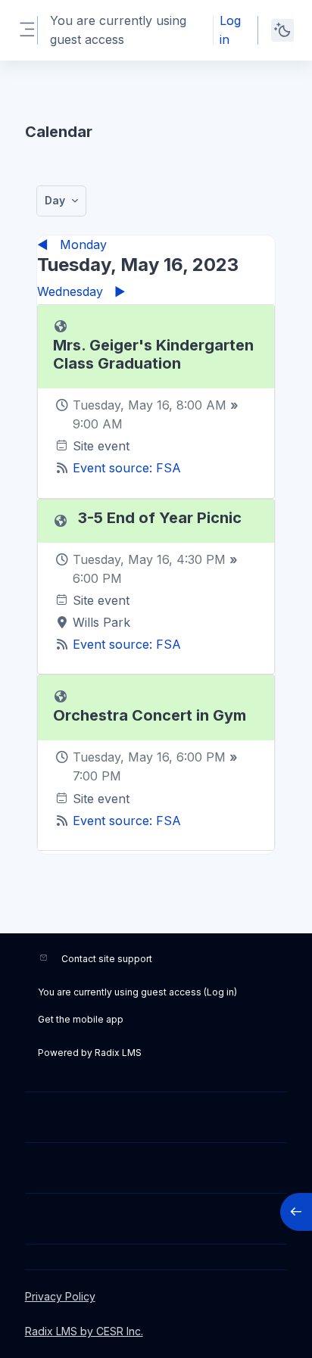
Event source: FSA (127, 467)
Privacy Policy (60, 1296)
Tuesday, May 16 (121, 405)
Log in (230, 30)
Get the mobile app (80, 1019)
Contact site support (106, 958)
